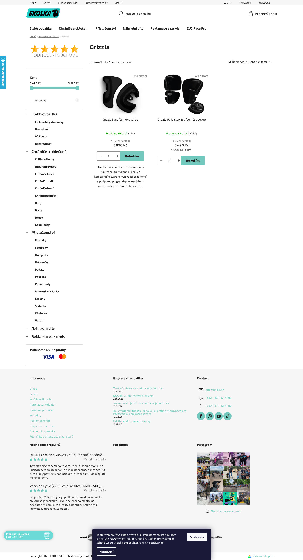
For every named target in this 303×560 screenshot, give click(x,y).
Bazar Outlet (43, 143)
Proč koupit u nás (67, 2)
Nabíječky (41, 255)
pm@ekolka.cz (215, 389)
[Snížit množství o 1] (99, 156)
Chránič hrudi (44, 181)
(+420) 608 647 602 (219, 397)
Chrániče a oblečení (48, 151)
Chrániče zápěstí (46, 195)
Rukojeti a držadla (47, 291)
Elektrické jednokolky (49, 122)
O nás (33, 2)
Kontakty (35, 415)
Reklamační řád (40, 420)
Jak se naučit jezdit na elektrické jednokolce (141, 403)
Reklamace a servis (48, 336)
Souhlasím (197, 537)
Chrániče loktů (44, 188)
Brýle (38, 210)
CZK (226, 2)
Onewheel (42, 129)
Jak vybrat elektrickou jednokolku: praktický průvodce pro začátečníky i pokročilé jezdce (149, 412)
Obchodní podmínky (42, 431)
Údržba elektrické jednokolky (131, 421)
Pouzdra (40, 276)
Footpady (41, 247)
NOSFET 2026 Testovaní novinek (133, 395)
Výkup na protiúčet (42, 410)
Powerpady (42, 284)
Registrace (264, 2)
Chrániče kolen (45, 173)
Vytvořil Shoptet (263, 556)
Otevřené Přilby (45, 166)
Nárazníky (42, 262)
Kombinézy (42, 224)
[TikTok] (227, 416)
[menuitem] (40, 28)
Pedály (39, 269)
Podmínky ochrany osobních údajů (51, 436)
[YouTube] (219, 416)
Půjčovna (41, 136)
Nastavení (106, 551)
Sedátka (40, 305)
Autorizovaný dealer (96, 2)
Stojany (40, 298)
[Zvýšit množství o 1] (117, 156)
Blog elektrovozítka (42, 425)
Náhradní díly (43, 328)
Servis (47, 2)
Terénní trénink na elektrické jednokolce (138, 388)
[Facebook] (201, 416)
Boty (38, 203)
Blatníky (40, 240)
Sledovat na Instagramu (226, 511)
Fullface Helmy (45, 159)
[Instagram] (210, 416)
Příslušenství (43, 232)
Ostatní (40, 320)
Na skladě (56, 100)
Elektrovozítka (44, 114)
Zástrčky (41, 313)
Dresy (39, 217)
